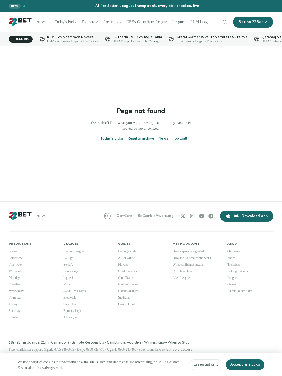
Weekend (16, 271)
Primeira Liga (73, 311)
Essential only (206, 364)
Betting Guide (128, 251)
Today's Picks (66, 21)
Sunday (14, 317)
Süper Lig (70, 304)
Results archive (141, 138)
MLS (66, 284)
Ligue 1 (68, 278)
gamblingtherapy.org (198, 349)
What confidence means (191, 264)
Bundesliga (72, 271)
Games (232, 284)
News (163, 138)
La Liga (68, 258)
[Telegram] (210, 216)
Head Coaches (129, 271)
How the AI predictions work (195, 258)
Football (180, 138)
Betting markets (239, 271)
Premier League (74, 251)
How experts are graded (191, 251)
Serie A (68, 264)
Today (13, 251)
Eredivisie (70, 297)
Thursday (16, 297)
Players (123, 264)
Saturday (16, 311)
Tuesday (15, 284)
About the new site (241, 291)
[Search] (225, 22)
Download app (255, 216)
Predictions (116, 21)
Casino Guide (128, 304)
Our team (234, 251)
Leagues (186, 21)
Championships (130, 291)
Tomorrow (92, 21)
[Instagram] (192, 216)
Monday (15, 278)
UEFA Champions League (152, 21)
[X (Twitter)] (182, 216)
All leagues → (74, 317)
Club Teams (127, 278)
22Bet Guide (127, 258)
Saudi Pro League (76, 291)
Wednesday (18, 291)
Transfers (234, 264)
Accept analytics (245, 364)
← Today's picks (109, 138)
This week (16, 264)
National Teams (130, 284)
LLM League (209, 21)
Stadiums (125, 297)
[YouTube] (201, 216)
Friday (13, 304)
